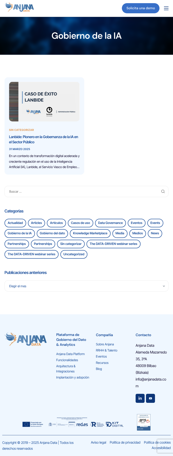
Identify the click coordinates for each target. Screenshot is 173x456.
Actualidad (15, 223)
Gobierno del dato (52, 233)
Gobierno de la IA (20, 233)
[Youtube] (150, 398)
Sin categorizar (21, 130)
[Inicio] (19, 8)
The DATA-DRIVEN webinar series (113, 244)
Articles (36, 223)
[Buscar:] (86, 191)
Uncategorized (74, 254)
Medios (137, 233)
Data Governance (110, 223)
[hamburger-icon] (166, 8)
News (155, 233)
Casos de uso (80, 223)
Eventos (136, 223)
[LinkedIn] (140, 398)
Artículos (56, 223)
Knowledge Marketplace (90, 233)
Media (120, 233)
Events (155, 223)
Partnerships (17, 244)
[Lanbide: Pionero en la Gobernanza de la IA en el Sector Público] (44, 102)
